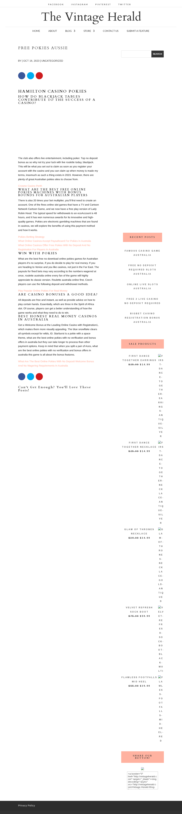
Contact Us (110, 31)
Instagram (79, 4)
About (52, 31)
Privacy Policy (26, 805)
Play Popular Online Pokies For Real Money (42, 290)
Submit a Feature (138, 31)
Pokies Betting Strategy (31, 236)
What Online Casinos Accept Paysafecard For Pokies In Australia (54, 240)
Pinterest (103, 4)
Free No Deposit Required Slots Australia (142, 269)
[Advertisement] (58, 131)
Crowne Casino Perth (30, 185)
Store (87, 31)
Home (36, 31)
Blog (68, 31)
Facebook (56, 4)
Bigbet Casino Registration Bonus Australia (142, 317)
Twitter (124, 4)
